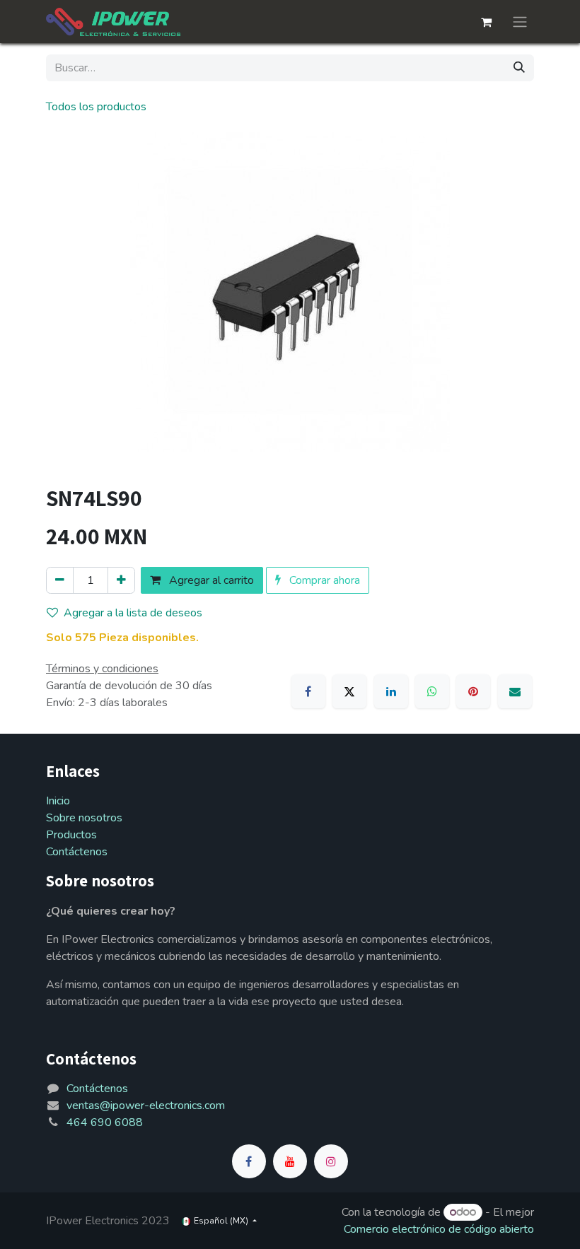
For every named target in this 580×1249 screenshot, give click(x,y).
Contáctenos (77, 852)
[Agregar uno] (121, 580)
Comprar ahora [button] (323, 580)
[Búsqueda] (519, 67)
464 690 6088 (104, 1122)
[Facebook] (308, 691)
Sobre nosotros (84, 818)
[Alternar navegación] (520, 21)
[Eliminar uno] (60, 580)
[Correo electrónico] (515, 691)
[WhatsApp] (432, 691)
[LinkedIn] (391, 691)
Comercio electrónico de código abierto (439, 1229)
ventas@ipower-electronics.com (145, 1105)
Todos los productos (96, 107)
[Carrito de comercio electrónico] (486, 22)
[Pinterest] (473, 691)
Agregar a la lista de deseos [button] (133, 613)
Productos (71, 835)
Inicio (58, 801)
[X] (349, 691)
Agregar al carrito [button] (210, 580)
